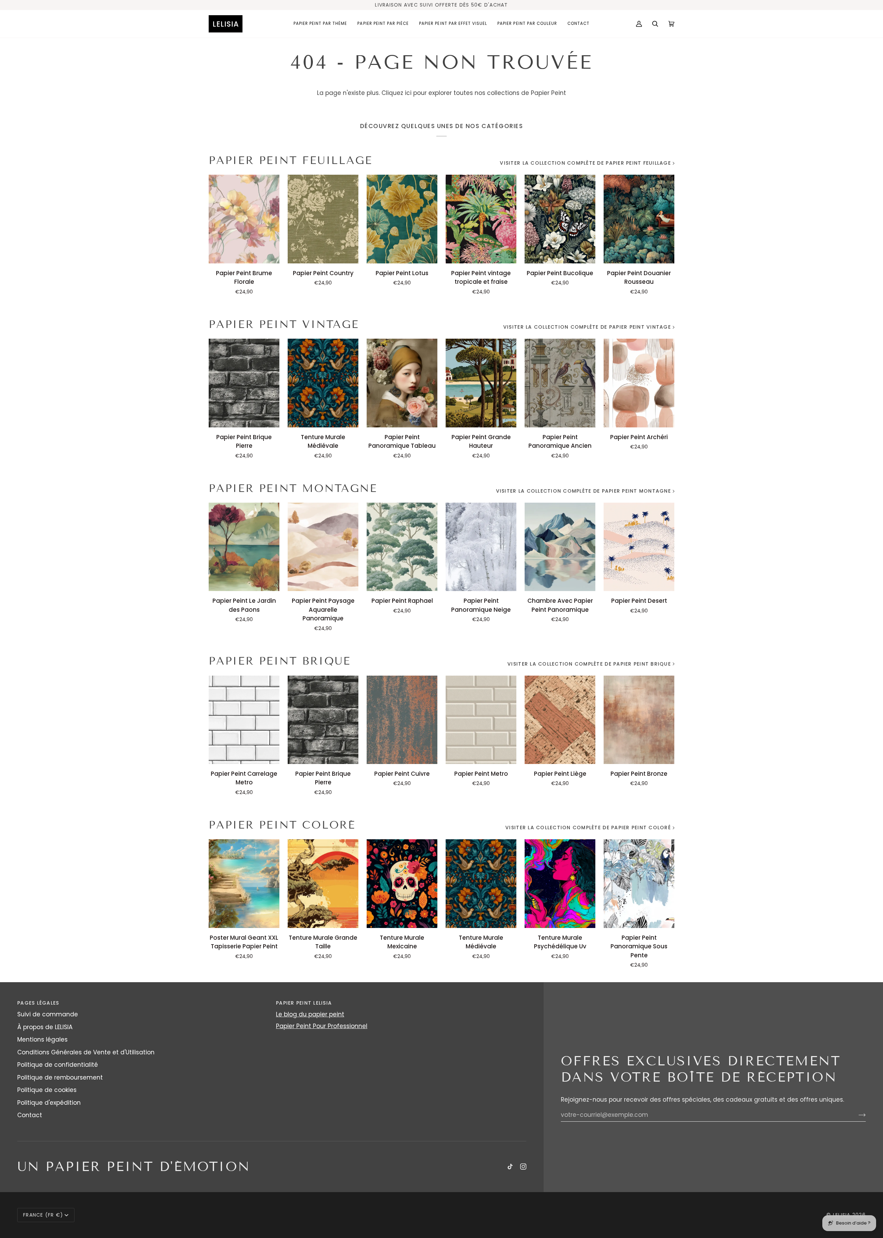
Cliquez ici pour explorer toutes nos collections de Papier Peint (473, 93)
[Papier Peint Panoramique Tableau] (402, 383)
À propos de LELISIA (44, 1027)
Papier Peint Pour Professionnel (321, 1026)
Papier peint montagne (293, 488)
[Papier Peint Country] (323, 219)
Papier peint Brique (280, 661)
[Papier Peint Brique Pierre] (244, 383)
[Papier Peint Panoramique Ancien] (560, 383)
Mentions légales (42, 1039)
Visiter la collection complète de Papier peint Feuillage (585, 162)
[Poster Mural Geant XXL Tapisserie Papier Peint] (244, 883)
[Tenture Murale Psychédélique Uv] (560, 883)
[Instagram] (523, 1166)
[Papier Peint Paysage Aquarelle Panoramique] (323, 547)
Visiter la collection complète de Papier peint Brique (589, 663)
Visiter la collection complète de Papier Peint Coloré (588, 827)
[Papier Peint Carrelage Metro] (244, 720)
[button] (320, 24)
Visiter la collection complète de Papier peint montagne (583, 490)
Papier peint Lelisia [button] (304, 1002)
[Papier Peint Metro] (481, 720)
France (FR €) (43, 1214)
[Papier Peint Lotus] (402, 219)
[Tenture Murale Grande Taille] (323, 883)
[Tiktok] (510, 1166)
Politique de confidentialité (57, 1065)
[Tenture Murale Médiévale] (323, 383)
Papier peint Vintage (284, 324)
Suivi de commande (47, 1014)
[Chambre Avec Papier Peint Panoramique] (560, 547)
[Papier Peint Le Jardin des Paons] (244, 547)
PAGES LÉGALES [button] (38, 1002)
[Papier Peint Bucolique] (560, 219)
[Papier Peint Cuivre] (402, 720)
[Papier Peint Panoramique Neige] (481, 547)
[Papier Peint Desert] (639, 547)
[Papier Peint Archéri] (639, 383)
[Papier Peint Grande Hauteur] (481, 383)
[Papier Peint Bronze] (639, 720)
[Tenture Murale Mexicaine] (402, 883)
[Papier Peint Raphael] (402, 547)
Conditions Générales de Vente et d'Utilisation (86, 1052)
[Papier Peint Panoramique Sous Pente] (639, 883)
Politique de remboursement (60, 1077)
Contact (29, 1115)
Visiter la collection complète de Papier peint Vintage (587, 326)
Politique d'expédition (49, 1103)
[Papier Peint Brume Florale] (244, 219)
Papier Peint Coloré (282, 825)
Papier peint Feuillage (290, 160)
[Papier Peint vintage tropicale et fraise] (481, 219)
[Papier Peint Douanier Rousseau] (639, 219)
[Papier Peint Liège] (560, 720)
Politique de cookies (47, 1090)
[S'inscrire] (856, 1114)
